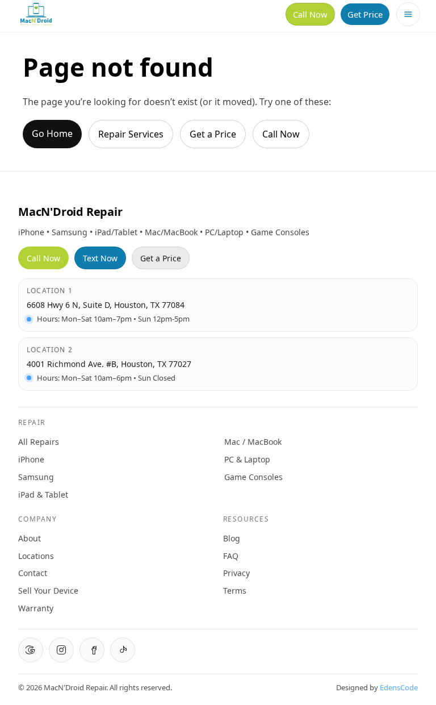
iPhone (31, 459)
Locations (36, 555)
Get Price (365, 14)
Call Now (310, 14)
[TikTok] (122, 649)
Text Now (100, 258)
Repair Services (131, 134)
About (29, 538)
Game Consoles (253, 477)
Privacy (236, 573)
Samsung (36, 477)
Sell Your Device (48, 590)
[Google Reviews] (30, 649)
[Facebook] (91, 649)
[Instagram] (61, 649)
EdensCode (399, 687)
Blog (231, 538)
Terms (234, 590)
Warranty (35, 608)
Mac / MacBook (253, 441)
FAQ (230, 555)
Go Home (52, 133)
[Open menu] (408, 14)
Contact (32, 573)
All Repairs (38, 441)
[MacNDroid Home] (36, 14)
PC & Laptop (247, 459)
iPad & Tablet (43, 494)
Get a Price (213, 134)
